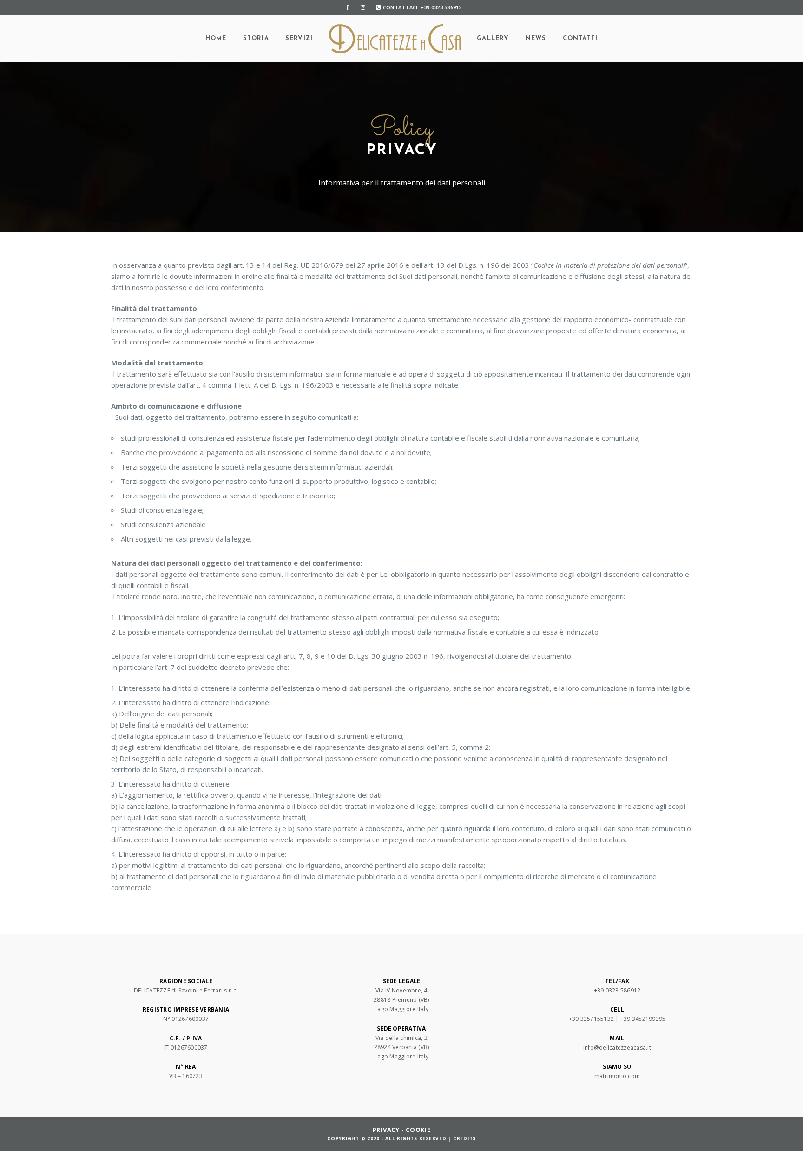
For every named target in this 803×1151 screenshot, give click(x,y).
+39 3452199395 (643, 1019)
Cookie (418, 1129)
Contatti (580, 38)
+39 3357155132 (591, 1019)
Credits (464, 1138)
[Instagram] (363, 7)
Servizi (299, 38)
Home (216, 38)
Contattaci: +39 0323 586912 (422, 7)
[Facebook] (348, 7)
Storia (256, 38)
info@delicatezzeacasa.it (617, 1048)
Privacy (386, 1129)
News (536, 38)
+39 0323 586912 (617, 990)
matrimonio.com (617, 1076)
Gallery (493, 38)
